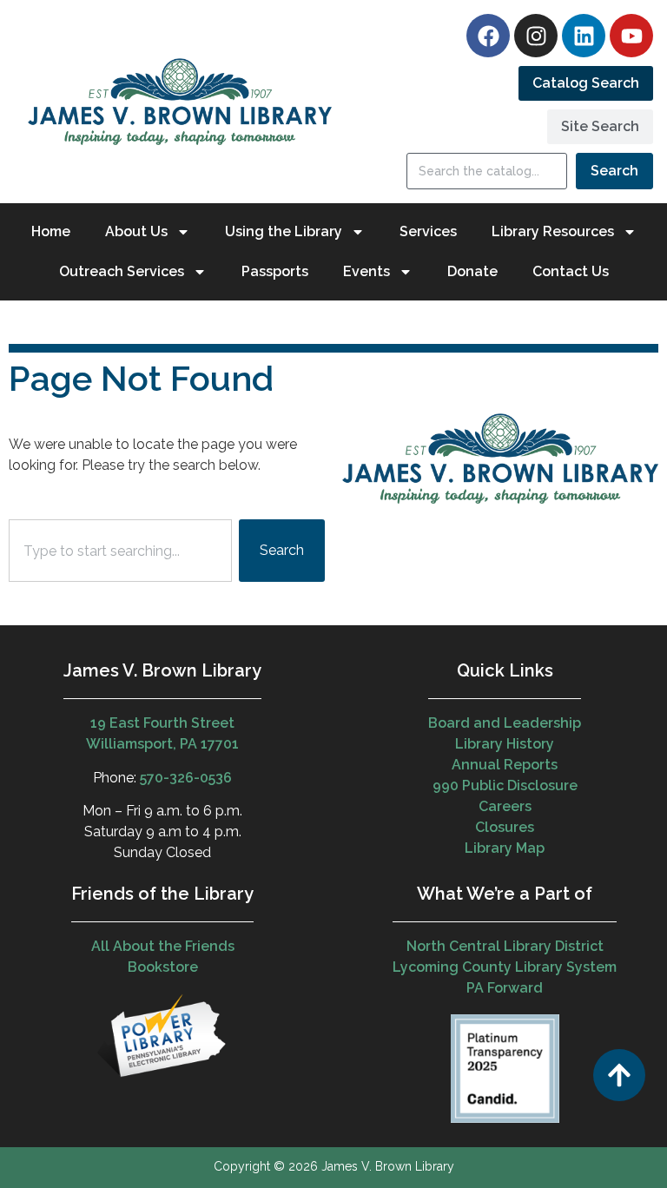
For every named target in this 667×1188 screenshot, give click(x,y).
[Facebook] (488, 35)
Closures (504, 827)
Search (614, 170)
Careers (505, 806)
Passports (274, 271)
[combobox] (120, 550)
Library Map (505, 848)
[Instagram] (536, 35)
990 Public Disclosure (505, 785)
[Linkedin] (583, 35)
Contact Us (570, 271)
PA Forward (504, 988)
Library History (504, 744)
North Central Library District (505, 946)
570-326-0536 (186, 777)
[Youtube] (631, 35)
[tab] (585, 83)
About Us (136, 231)
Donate (472, 271)
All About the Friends (162, 946)
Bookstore (163, 967)
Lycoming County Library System (505, 967)
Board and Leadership (504, 723)
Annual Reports (505, 764)
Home (50, 231)
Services (428, 231)
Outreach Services (121, 271)
